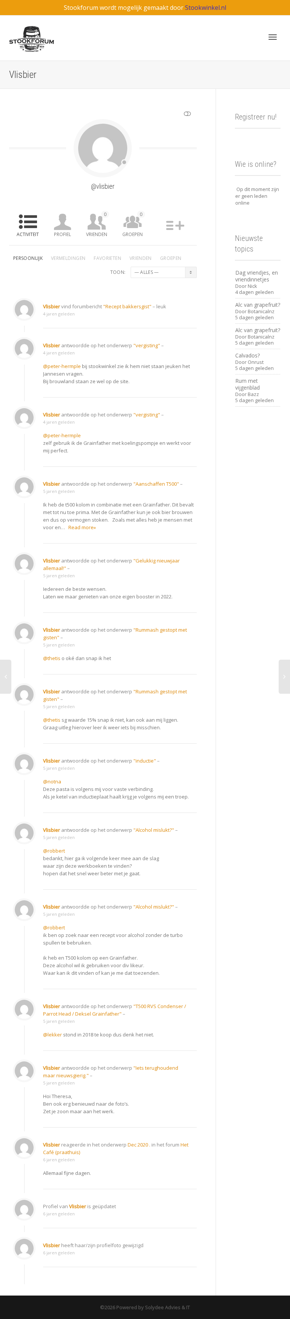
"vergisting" (146, 345)
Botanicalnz (261, 311)
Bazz (253, 394)
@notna (52, 781)
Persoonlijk (28, 258)
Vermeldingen (68, 258)
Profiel (62, 234)
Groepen (132, 224)
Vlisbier (51, 306)
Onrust (256, 362)
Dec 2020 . (139, 1144)
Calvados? (247, 355)
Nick (252, 286)
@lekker (52, 1034)
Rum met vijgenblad (247, 384)
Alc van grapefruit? (257, 304)
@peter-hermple (62, 366)
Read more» (82, 527)
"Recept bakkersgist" (127, 306)
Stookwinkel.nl (205, 7)
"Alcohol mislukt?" (153, 830)
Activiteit (28, 234)
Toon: (118, 272)
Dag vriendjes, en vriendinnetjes (256, 276)
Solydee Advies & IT (167, 1307)
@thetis (51, 658)
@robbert (54, 850)
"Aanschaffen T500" (156, 483)
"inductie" (144, 760)
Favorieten (107, 258)
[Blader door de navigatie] (272, 37)
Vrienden (96, 224)
